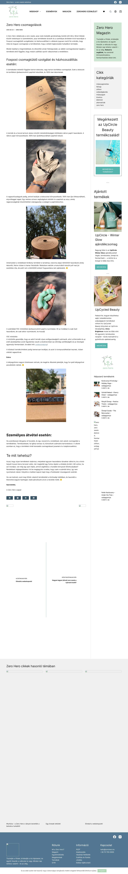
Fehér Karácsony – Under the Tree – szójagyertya (108, 495)
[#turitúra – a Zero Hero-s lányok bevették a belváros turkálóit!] (24, 745)
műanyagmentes (102, 84)
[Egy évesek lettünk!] (64, 745)
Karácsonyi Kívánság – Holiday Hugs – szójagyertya (110, 383)
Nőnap (98, 87)
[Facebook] (115, 2)
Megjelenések (57, 857)
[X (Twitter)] (17, 498)
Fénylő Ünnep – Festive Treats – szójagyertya (110, 403)
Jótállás (79, 860)
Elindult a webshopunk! (94, 824)
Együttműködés (58, 855)
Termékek (55, 860)
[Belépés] (115, 11)
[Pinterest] (25, 498)
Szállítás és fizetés (83, 857)
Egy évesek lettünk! (53, 824)
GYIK (54, 863)
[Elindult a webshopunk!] (103, 745)
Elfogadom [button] (102, 870)
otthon (98, 89)
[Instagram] (120, 2)
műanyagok (100, 95)
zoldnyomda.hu (41, 345)
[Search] (110, 11)
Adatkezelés (80, 852)
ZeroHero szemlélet (87, 11)
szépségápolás (102, 92)
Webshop (34, 11)
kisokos (99, 97)
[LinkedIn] (33, 498)
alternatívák (100, 103)
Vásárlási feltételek (83, 855)
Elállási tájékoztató (83, 863)
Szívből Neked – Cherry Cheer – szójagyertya (110, 393)
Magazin (67, 11)
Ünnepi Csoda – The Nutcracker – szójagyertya (109, 413)
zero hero (19, 30)
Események (51, 11)
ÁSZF (78, 849)
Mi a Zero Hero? (58, 849)
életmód (99, 100)
